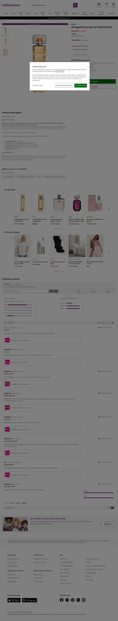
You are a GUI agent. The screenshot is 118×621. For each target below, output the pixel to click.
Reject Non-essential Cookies (64, 85)
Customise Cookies (37, 85)
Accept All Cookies (81, 85)
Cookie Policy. (60, 71)
